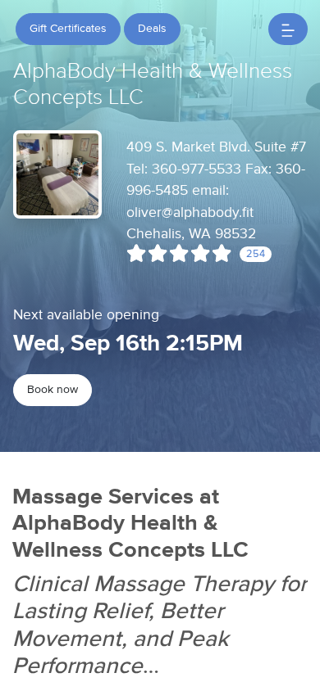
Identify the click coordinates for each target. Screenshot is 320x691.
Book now (52, 389)
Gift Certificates (68, 28)
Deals (152, 28)
